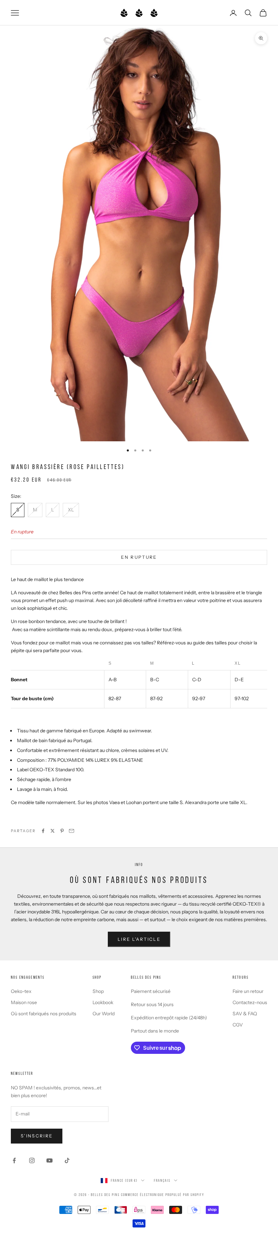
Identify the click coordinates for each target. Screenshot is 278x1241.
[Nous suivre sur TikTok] (67, 1160)
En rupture (139, 557)
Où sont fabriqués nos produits (43, 1014)
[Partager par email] (71, 831)
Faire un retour (248, 991)
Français (162, 1180)
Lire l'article (139, 939)
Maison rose (24, 1002)
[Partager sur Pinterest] (62, 831)
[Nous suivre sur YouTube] (49, 1160)
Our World (104, 1014)
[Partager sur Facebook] (43, 831)
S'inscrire (37, 1135)
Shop (98, 991)
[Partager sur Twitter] (52, 831)
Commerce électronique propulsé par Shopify (162, 1195)
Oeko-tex (21, 991)
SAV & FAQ (245, 1014)
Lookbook (103, 1002)
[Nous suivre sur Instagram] (31, 1160)
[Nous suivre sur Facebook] (14, 1160)
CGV (238, 1025)
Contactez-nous (250, 1002)
